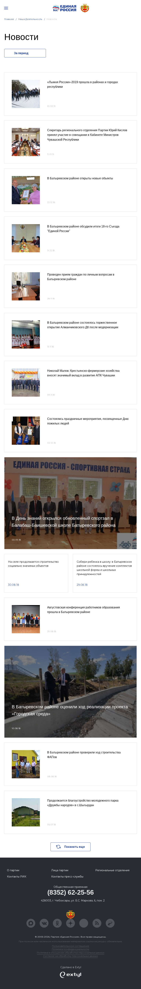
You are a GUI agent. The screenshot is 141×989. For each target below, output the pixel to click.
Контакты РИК (16, 876)
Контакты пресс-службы (67, 876)
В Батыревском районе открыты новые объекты (80, 178)
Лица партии (59, 870)
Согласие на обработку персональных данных (70, 956)
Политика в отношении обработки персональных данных (70, 952)
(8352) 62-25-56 (70, 892)
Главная (9, 19)
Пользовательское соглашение (70, 946)
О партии (13, 870)
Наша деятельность (30, 19)
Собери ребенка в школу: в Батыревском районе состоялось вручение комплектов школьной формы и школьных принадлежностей (104, 568)
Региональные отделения (112, 870)
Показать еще (74, 847)
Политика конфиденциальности (70, 949)
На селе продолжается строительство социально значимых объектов (33, 563)
